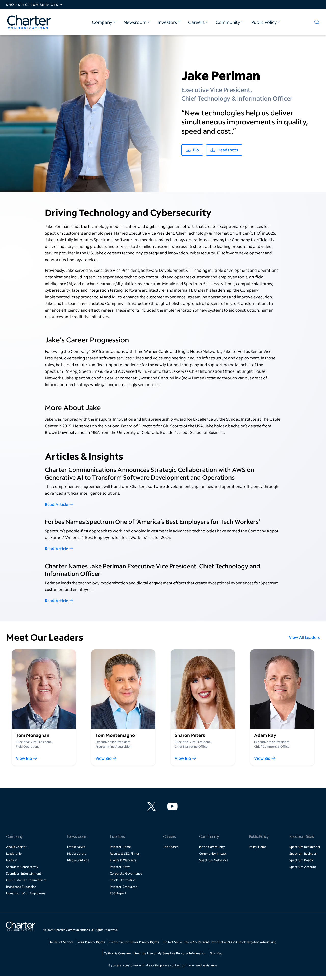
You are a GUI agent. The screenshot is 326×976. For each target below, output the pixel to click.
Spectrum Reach (301, 860)
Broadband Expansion (21, 887)
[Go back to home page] (20, 926)
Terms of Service (62, 942)
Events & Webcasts (123, 860)
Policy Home (258, 847)
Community (228, 22)
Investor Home (120, 847)
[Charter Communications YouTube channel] (173, 806)
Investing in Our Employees (25, 893)
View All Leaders (304, 637)
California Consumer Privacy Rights (134, 942)
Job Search (171, 847)
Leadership (14, 853)
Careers (196, 22)
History (11, 860)
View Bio (24, 758)
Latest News (76, 847)
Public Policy (264, 22)
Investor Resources (123, 887)
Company (102, 22)
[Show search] (316, 22)
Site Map (216, 953)
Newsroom (135, 22)
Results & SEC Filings (125, 853)
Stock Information (122, 880)
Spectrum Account (302, 867)
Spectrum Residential (304, 847)
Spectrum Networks (213, 860)
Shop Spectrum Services (32, 5)
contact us (177, 965)
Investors (167, 22)
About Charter (16, 847)
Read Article (56, 504)
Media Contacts (78, 860)
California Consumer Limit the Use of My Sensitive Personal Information (155, 953)
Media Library (76, 853)
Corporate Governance (126, 873)
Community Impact (212, 853)
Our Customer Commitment (26, 880)
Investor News (120, 867)
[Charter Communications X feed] (152, 806)
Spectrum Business (303, 853)
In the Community (212, 847)
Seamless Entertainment (23, 873)
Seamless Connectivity (22, 867)
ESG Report (118, 893)
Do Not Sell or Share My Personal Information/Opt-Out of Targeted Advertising (219, 942)
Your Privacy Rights (91, 942)
